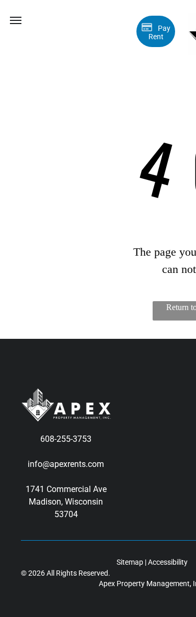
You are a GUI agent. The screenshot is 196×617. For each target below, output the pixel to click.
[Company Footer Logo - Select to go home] (66, 394)
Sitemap (130, 562)
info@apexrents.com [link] (66, 464)
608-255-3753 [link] (65, 439)
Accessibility (168, 562)
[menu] (15, 20)
